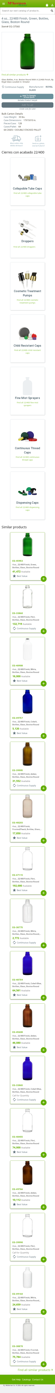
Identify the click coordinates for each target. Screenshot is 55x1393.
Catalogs (26, 1379)
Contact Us (37, 1379)
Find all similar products (15, 74)
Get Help (16, 1379)
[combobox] (25, 10)
